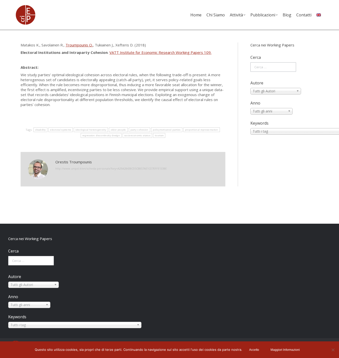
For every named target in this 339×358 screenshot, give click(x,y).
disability (40, 129)
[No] (332, 349)
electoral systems (60, 129)
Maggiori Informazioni (285, 350)
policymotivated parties (167, 129)
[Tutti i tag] (284, 131)
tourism (159, 135)
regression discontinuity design (101, 135)
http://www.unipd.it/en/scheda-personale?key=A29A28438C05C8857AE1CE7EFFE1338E (111, 168)
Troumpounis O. (79, 44)
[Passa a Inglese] (318, 15)
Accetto (254, 350)
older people (118, 129)
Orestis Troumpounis (73, 161)
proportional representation (201, 129)
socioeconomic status (137, 135)
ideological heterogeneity (90, 129)
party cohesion (139, 129)
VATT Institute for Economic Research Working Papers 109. (160, 52)
